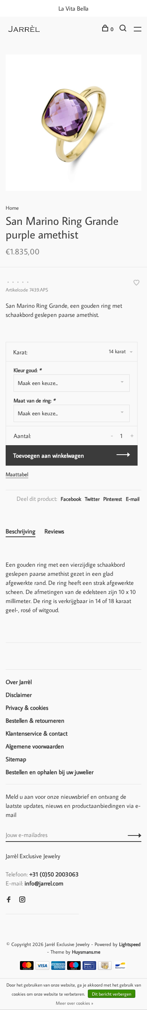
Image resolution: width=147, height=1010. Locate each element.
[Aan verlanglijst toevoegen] (136, 283)
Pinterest (112, 499)
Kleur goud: (27, 370)
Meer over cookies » (74, 1003)
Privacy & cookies (27, 707)
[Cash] (105, 967)
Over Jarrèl (19, 682)
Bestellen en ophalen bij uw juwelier (49, 772)
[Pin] (89, 967)
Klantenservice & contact (36, 733)
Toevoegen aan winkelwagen (48, 455)
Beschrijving (20, 531)
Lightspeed (130, 944)
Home (12, 207)
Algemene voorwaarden (35, 746)
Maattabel (17, 474)
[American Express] (58, 967)
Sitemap (16, 759)
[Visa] (42, 967)
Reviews (54, 531)
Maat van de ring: (34, 400)
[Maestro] (74, 967)
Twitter (92, 499)
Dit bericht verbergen (111, 994)
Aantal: (22, 436)
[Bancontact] (120, 967)
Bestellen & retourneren (35, 720)
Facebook (71, 499)
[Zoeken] (123, 29)
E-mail (132, 499)
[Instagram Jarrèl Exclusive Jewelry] (22, 900)
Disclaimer (19, 694)
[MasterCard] (27, 967)
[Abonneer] (132, 834)
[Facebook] (9, 900)
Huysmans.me (86, 952)
